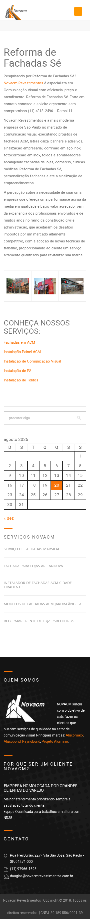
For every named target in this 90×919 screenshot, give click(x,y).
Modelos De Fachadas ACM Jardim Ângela (43, 603)
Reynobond (31, 741)
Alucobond (12, 741)
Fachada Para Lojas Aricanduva (33, 565)
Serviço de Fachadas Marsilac (32, 549)
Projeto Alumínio (55, 741)
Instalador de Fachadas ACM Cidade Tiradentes (38, 584)
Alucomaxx (75, 735)
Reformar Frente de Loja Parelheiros (39, 620)
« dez (9, 518)
